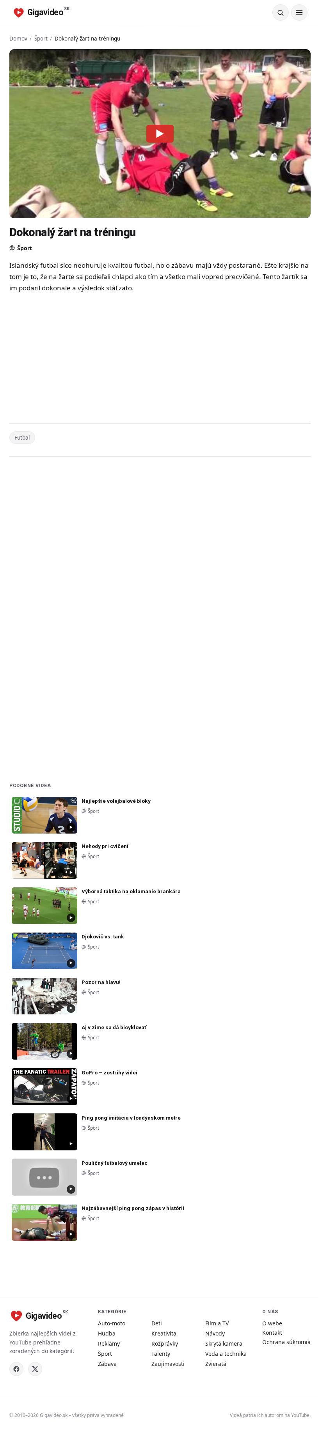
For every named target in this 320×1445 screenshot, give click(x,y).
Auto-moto (111, 1323)
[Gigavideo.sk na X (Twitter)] (35, 1369)
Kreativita (163, 1333)
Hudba (107, 1333)
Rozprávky (164, 1343)
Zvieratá (215, 1363)
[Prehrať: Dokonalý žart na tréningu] (160, 134)
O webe (272, 1323)
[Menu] (299, 12)
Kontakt (272, 1332)
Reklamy (109, 1343)
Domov (18, 38)
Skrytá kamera (223, 1343)
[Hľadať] (280, 12)
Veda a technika (226, 1353)
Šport (41, 38)
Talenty (160, 1353)
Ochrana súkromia (286, 1342)
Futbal (22, 437)
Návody (215, 1333)
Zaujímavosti (168, 1363)
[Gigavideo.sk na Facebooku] (16, 1369)
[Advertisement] (160, 359)
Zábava (107, 1363)
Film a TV (217, 1323)
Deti (156, 1323)
